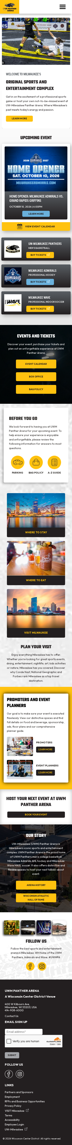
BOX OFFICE (36, 376)
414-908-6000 (14, 1010)
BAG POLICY (36, 389)
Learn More (19, 118)
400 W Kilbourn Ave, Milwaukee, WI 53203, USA (21, 1005)
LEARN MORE (45, 749)
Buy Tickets (38, 254)
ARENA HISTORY (36, 885)
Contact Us (11, 1016)
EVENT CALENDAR (36, 363)
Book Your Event (36, 814)
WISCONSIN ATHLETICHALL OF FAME (36, 897)
